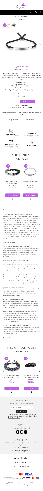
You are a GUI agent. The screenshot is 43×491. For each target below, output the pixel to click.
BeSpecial (21, 19)
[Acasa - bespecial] (21, 5)
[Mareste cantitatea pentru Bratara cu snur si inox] (16, 101)
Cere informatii (29, 120)
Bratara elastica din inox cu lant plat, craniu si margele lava (12, 182)
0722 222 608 (22, 448)
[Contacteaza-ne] (30, 12)
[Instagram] (25, 432)
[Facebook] (17, 432)
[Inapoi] (1, 17)
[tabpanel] (21, 43)
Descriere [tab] (6, 210)
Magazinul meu (21, 458)
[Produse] (3, 12)
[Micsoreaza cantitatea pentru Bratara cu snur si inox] (10, 101)
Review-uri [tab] (7, 338)
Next (39, 45)
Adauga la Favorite (13, 120)
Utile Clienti (20, 462)
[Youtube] (21, 432)
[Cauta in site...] (40, 12)
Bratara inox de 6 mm (30, 181)
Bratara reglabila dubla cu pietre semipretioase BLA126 (12, 376)
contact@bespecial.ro (22, 451)
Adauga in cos (27, 102)
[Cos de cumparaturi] (36, 12)
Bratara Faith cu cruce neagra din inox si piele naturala (31, 376)
